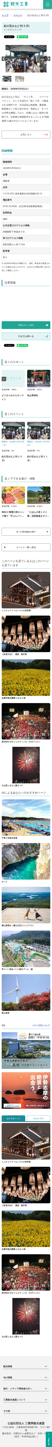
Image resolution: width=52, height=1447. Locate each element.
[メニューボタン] (47, 4)
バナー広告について (41, 1025)
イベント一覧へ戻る (26, 547)
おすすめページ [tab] (13, 1118)
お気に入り (33, 134)
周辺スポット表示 (26, 325)
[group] (13, 386)
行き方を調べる (26, 336)
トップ (5, 15)
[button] (48, 59)
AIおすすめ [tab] (38, 1118)
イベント (17, 15)
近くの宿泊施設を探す (26, 531)
